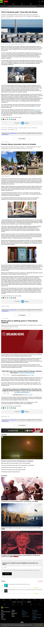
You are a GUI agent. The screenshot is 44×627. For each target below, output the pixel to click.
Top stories (4, 434)
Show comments (22, 138)
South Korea (4, 129)
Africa (2, 616)
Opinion (13, 611)
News (2, 610)
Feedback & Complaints (36, 617)
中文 (40, 599)
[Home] (1, 1)
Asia (2, 127)
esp (10, 599)
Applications (24, 611)
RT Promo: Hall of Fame (36, 614)
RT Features (4, 475)
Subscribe (7, 573)
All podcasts (40, 581)
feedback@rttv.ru (5, 134)
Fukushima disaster (22, 127)
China (5, 127)
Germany (3, 306)
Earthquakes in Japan (12, 127)
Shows (13, 614)
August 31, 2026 (30, 375)
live (5, 1)
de (22, 599)
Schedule (23, 614)
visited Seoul (36, 109)
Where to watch (25, 613)
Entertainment (14, 613)
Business (3, 614)
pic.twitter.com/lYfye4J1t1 (22, 392)
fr (28, 599)
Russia (7, 306)
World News (7, 9)
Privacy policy (34, 611)
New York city (4, 416)
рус (16, 599)
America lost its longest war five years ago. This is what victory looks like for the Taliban (21, 527)
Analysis (13, 610)
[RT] (14, 602)
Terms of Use (34, 610)
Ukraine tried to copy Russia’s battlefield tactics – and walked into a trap (17, 501)
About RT (34, 613)
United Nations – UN (12, 129)
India (2, 617)
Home (3, 9)
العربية (3, 599)
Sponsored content (25, 616)
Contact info (34, 616)
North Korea (34, 127)
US (9, 416)
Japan (29, 127)
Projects (13, 616)
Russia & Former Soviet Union (5, 612)
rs (34, 599)
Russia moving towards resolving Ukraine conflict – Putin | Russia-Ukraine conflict (22, 6)
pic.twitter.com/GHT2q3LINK (26, 372)
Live (22, 610)
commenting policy (13, 133)
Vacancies (34, 619)
